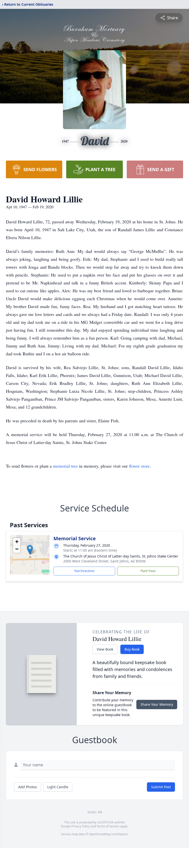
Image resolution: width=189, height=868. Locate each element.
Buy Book (132, 649)
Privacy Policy (80, 826)
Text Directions (84, 571)
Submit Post (161, 787)
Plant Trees (148, 571)
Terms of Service (107, 826)
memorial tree (65, 466)
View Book (105, 649)
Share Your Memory (157, 704)
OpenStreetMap (100, 834)
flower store (139, 466)
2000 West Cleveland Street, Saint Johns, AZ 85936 (104, 561)
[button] (30, 550)
